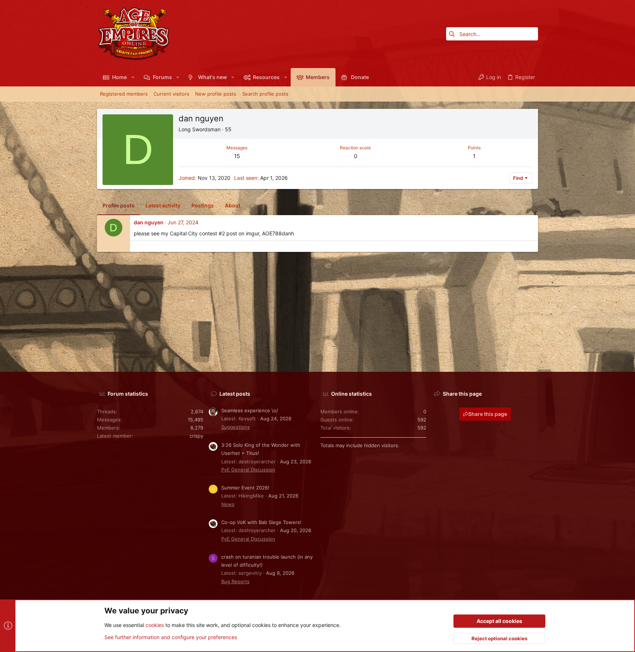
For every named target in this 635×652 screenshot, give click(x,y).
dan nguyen (149, 222)
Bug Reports (235, 581)
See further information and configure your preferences (170, 637)
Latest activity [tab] (163, 205)
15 (237, 156)
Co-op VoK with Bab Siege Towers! (261, 522)
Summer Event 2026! (245, 488)
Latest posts (234, 394)
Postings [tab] (202, 205)
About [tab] (232, 205)
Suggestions (235, 427)
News (227, 504)
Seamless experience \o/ (249, 410)
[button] (132, 77)
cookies (155, 625)
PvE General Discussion (248, 470)
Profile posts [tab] (118, 205)
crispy (196, 436)
